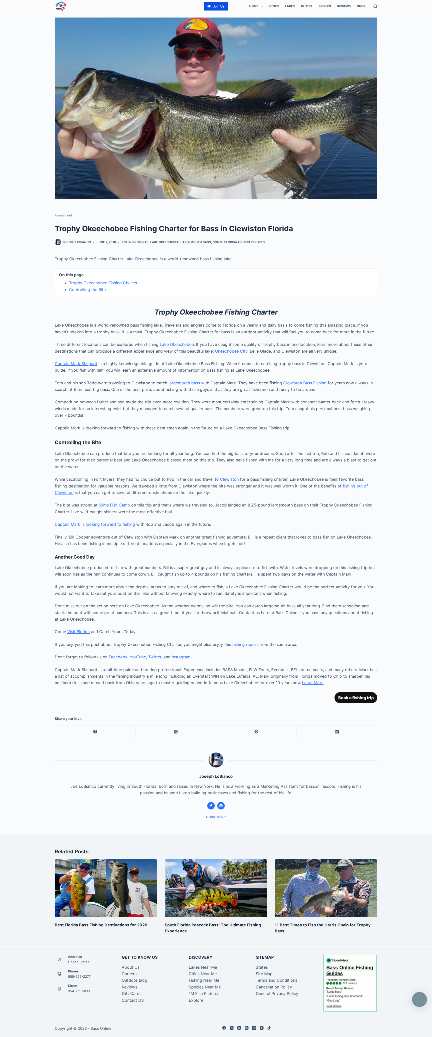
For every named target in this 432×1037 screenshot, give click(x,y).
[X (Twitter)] (176, 731)
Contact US (133, 1000)
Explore (196, 1000)
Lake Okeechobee (164, 242)
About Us (131, 967)
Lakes (290, 6)
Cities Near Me (203, 973)
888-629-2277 (79, 976)
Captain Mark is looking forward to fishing (95, 524)
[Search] (375, 6)
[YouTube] (262, 1028)
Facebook (118, 656)
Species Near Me (205, 986)
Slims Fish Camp (114, 504)
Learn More (313, 682)
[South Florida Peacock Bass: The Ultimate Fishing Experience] (216, 888)
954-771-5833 (79, 991)
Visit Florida (78, 631)
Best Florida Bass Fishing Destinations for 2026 (101, 924)
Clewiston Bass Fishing (304, 382)
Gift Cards (132, 993)
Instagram (181, 656)
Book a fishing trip (356, 697)
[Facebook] (95, 731)
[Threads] (246, 1028)
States (262, 967)
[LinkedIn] (337, 731)
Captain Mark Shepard (76, 363)
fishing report (245, 644)
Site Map (264, 973)
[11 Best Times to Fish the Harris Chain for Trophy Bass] (326, 888)
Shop (361, 6)
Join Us (218, 6)
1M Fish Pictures (204, 993)
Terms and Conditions (276, 980)
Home (253, 6)
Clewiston (229, 479)
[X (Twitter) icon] (221, 806)
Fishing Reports (135, 242)
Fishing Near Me (204, 980)
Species (324, 6)
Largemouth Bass (195, 242)
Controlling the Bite (87, 289)
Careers (129, 973)
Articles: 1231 (216, 817)
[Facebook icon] (211, 806)
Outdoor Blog (134, 980)
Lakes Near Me (203, 967)
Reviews (344, 6)
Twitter (154, 656)
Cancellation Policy (274, 986)
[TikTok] (269, 1028)
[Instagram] (239, 1028)
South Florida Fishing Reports (239, 242)
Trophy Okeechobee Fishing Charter (103, 282)
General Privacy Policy (277, 993)
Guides (306, 6)
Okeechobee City (231, 351)
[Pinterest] (256, 731)
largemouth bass (184, 382)
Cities (274, 6)
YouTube (138, 656)
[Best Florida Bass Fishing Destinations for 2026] (106, 888)
